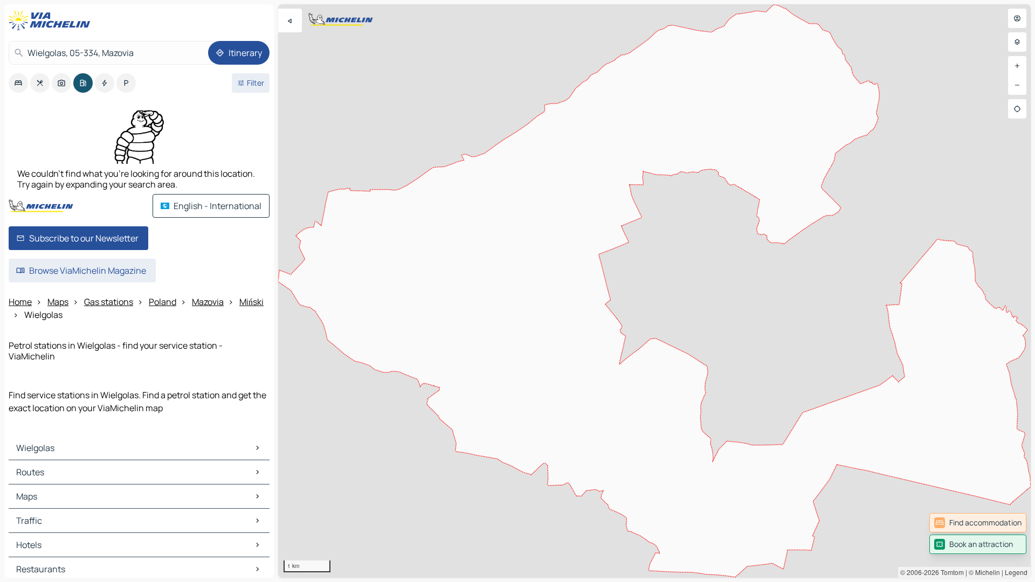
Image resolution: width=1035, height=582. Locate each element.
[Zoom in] (1017, 65)
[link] (977, 522)
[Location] (1017, 109)
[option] (18, 83)
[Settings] (1017, 42)
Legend (1016, 572)
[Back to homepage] (52, 20)
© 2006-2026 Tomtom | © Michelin (950, 572)
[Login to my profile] (1017, 18)
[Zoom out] (1017, 85)
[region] (654, 291)
